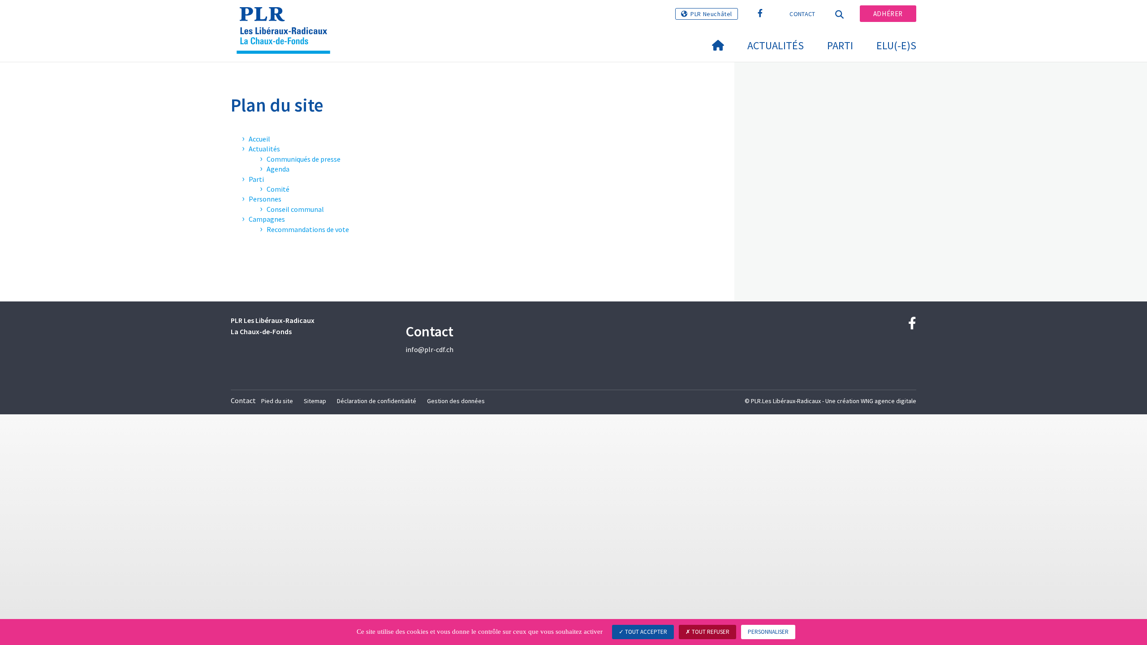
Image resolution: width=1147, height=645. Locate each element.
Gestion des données (456, 401)
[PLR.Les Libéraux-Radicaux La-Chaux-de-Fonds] (287, 18)
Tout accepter (645, 632)
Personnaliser (768, 632)
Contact (802, 14)
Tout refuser (709, 632)
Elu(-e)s (896, 45)
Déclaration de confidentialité (376, 401)
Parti (840, 45)
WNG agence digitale (888, 401)
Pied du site (277, 401)
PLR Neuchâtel (711, 14)
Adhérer (888, 13)
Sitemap (315, 401)
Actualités (775, 45)
